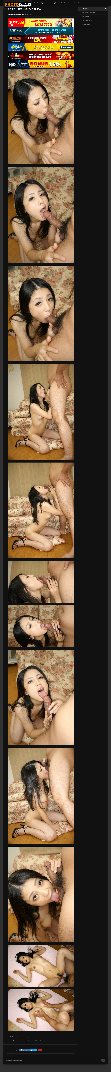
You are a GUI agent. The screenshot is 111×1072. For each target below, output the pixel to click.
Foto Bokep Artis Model (68, 3)
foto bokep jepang (29, 1040)
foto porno (62, 1040)
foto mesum (49, 1040)
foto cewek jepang (40, 1040)
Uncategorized (86, 24)
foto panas (56, 1040)
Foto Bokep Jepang (39, 3)
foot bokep (21, 1040)
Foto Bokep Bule (53, 3)
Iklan (79, 3)
